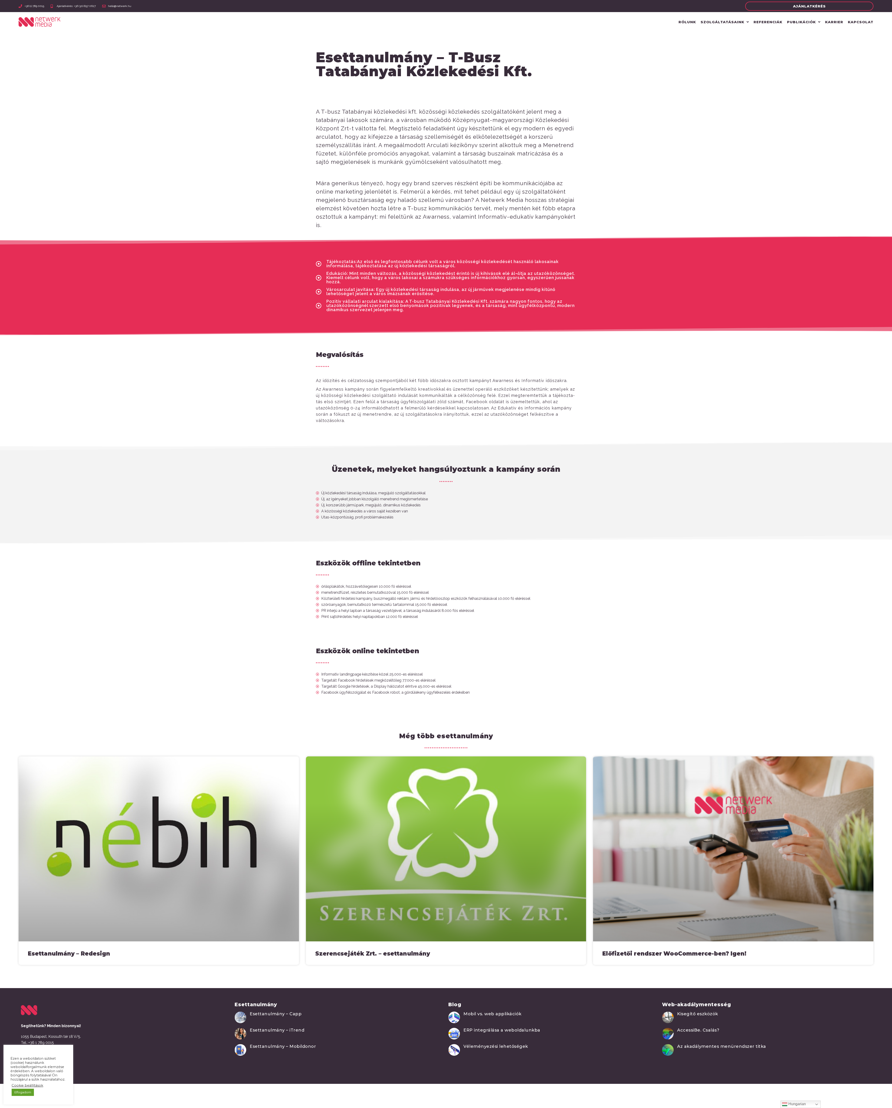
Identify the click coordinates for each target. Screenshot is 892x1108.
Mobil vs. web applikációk (492, 1013)
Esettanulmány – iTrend (277, 1030)
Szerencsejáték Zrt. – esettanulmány (372, 953)
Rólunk (687, 22)
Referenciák (768, 22)
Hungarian (796, 1104)
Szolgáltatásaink (722, 22)
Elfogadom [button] (22, 1092)
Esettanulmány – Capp (276, 1013)
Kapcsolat (860, 22)
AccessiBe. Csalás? (698, 1030)
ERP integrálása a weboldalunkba (501, 1030)
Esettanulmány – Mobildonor (283, 1046)
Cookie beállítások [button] (27, 1085)
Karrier (834, 22)
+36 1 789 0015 (41, 1042)
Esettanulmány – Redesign (69, 953)
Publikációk (801, 22)
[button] (809, 6)
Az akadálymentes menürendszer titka (721, 1046)
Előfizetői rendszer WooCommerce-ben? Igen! (674, 953)
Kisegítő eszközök (697, 1013)
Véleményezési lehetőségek (495, 1046)
